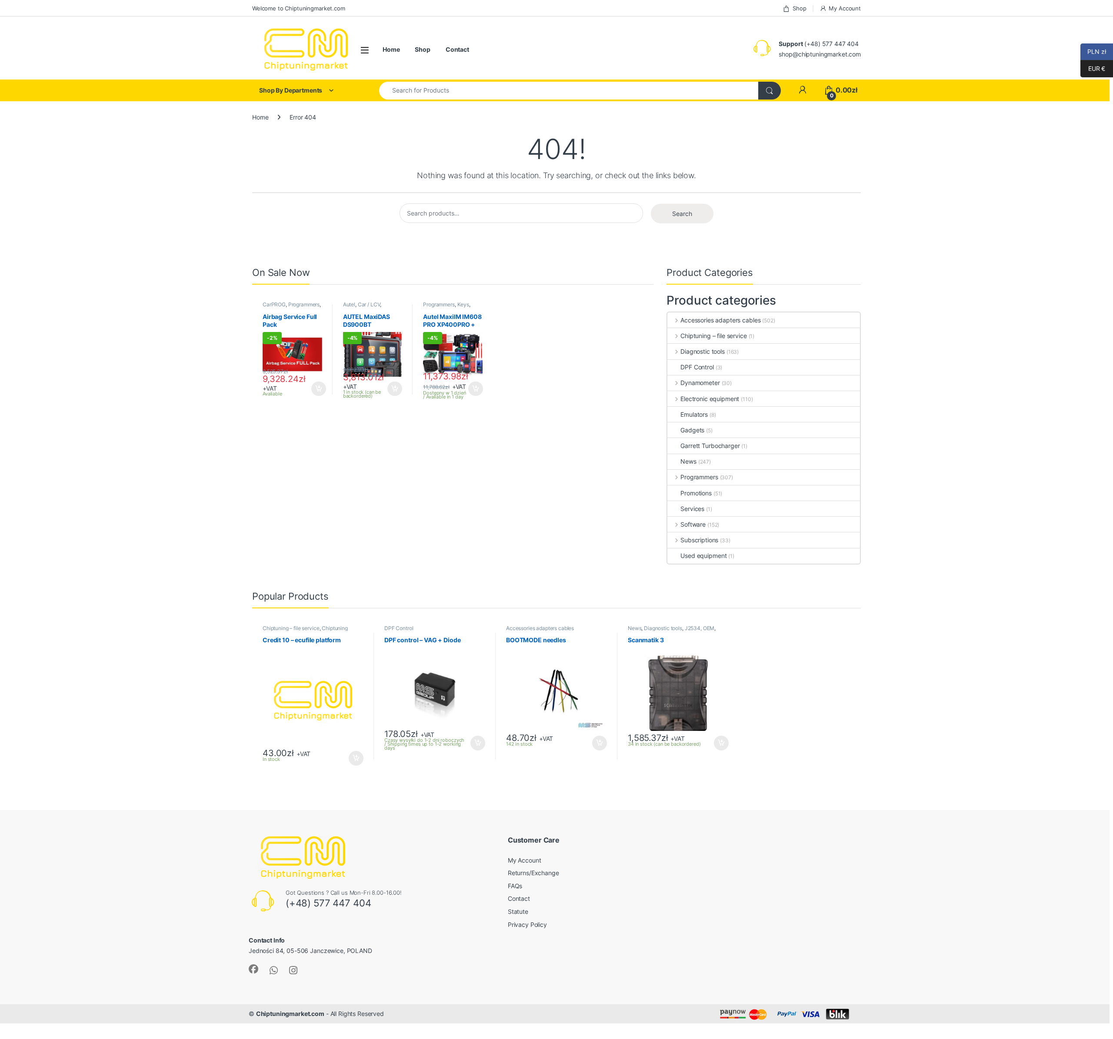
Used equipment (703, 555)
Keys (463, 304)
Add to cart (394, 389)
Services (692, 508)
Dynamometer (700, 382)
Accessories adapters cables (720, 320)
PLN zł (1093, 51)
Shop (799, 8)
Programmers (304, 304)
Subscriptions (699, 540)
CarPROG (274, 304)
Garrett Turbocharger (710, 445)
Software (693, 524)
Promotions (696, 493)
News (688, 461)
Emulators (694, 414)
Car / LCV (369, 304)
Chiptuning (335, 628)
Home (391, 49)
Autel (349, 304)
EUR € (1092, 68)
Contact (457, 49)
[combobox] (569, 91)
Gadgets (692, 430)
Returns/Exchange (533, 872)
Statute (518, 911)
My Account (845, 8)
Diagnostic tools (702, 351)
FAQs (515, 886)
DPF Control (696, 367)
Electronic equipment (709, 398)
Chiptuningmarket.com (290, 1013)
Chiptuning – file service (713, 335)
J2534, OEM (700, 628)
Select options (316, 389)
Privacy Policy (527, 924)
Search (682, 213)
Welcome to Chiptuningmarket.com (298, 8)
